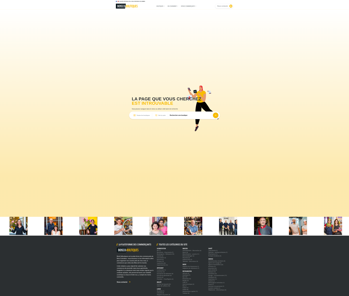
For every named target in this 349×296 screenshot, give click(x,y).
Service (210, 259)
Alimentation (161, 248)
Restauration (187, 271)
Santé (210, 248)
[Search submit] (215, 115)
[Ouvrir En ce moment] (177, 6)
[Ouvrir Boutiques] (164, 6)
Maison (185, 248)
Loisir (159, 289)
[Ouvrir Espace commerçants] (195, 6)
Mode (184, 264)
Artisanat (160, 268)
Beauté (159, 282)
